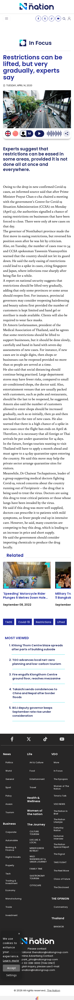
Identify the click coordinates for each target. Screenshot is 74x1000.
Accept (11, 968)
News (7, 754)
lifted (61, 622)
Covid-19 (24, 622)
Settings (11, 975)
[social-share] (38, 18)
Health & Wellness (33, 799)
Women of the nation (35, 812)
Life (29, 754)
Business (9, 824)
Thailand (57, 918)
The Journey (36, 824)
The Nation (53, 990)
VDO (54, 754)
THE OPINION (60, 899)
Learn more (11, 960)
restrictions (43, 622)
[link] (27, 587)
